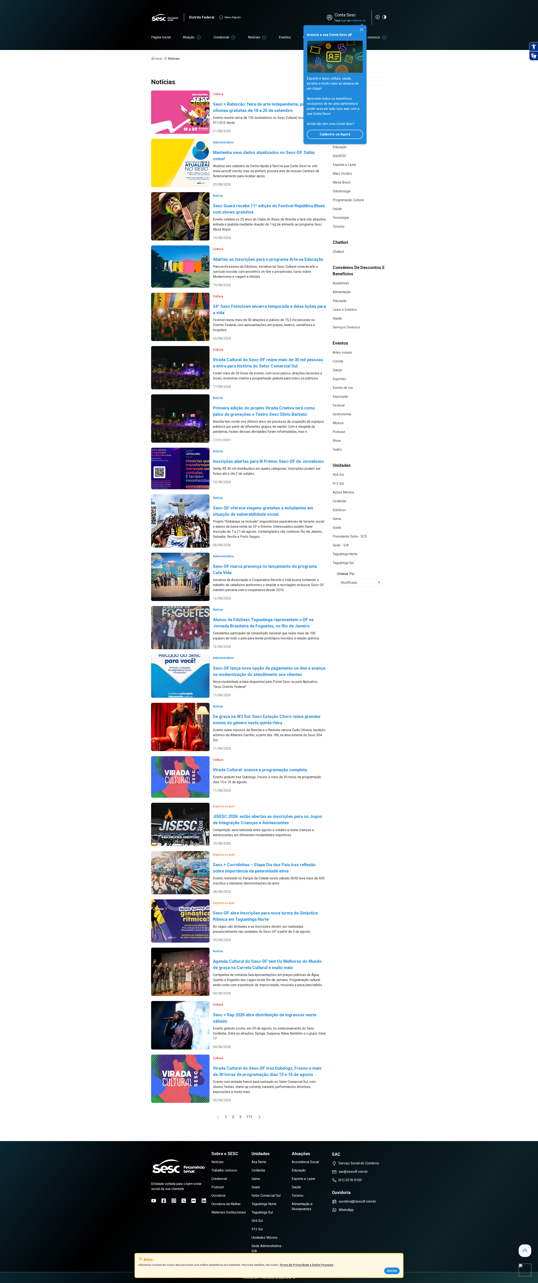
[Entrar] (330, 17)
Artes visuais (342, 352)
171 (250, 1118)
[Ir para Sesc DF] (167, 17)
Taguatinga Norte (345, 554)
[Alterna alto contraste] (384, 17)
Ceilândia (339, 501)
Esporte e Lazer (344, 165)
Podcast (339, 432)
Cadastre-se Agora (335, 134)
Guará (337, 528)
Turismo (338, 226)
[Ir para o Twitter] (183, 1200)
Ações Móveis (343, 492)
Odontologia (342, 191)
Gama (337, 519)
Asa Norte (259, 1162)
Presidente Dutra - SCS (350, 536)
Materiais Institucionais (228, 1212)
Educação (340, 147)
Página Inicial (161, 37)
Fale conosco (370, 37)
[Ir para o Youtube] (153, 1200)
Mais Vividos (342, 174)
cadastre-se (358, 20)
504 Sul (338, 475)
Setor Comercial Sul (266, 1196)
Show (337, 441)
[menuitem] (161, 37)
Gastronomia (342, 414)
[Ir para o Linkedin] (203, 1200)
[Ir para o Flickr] (193, 1200)
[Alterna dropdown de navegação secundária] (198, 37)
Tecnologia (341, 218)
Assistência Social (305, 1162)
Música (338, 423)
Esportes (339, 379)
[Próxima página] (259, 1117)
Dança (337, 370)
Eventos (285, 37)
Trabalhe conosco (224, 1170)
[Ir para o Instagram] (173, 1200)
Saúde (337, 209)
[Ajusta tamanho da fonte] (377, 17)
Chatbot (338, 252)
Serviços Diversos (346, 327)
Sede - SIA (341, 545)
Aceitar (392, 1271)
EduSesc (339, 510)
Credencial (221, 37)
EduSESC (339, 156)
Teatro (337, 449)
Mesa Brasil (341, 182)
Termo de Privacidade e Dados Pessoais (307, 1264)
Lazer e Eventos (345, 310)
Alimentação (342, 292)
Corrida (338, 361)
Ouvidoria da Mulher (226, 1204)
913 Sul (338, 483)
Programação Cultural (348, 200)
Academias (341, 283)
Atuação (189, 37)
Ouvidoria (218, 1196)
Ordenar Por (346, 574)
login (344, 20)
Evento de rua (343, 388)
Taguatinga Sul (343, 563)
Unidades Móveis (264, 1238)
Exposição (340, 397)
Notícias (254, 37)
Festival (338, 405)
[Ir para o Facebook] (163, 1200)
